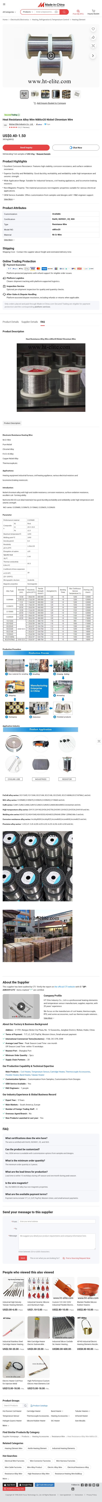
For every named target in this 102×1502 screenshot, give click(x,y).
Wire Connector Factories (40, 1461)
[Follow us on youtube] (93, 1484)
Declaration (79, 1495)
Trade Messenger (44, 1484)
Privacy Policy (92, 1495)
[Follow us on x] (86, 1484)
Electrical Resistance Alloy (78, 1467)
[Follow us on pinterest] (97, 1484)
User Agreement (65, 1495)
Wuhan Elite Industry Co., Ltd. (21, 124)
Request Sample (43, 154)
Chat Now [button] (77, 147)
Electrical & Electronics (19, 19)
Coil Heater (26, 1071)
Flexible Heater (12, 1074)
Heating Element (78, 19)
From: (14, 1221)
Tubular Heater (37, 1074)
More (5, 1478)
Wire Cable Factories (13, 1467)
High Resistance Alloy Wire (38, 1473)
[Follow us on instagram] (90, 1484)
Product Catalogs (40, 1405)
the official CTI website (64, 986)
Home (5, 19)
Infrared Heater (81, 1416)
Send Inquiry (26, 147)
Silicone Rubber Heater (36, 1420)
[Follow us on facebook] (82, 1484)
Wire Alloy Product (34, 1467)
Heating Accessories (59, 1416)
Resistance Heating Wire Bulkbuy (68, 1473)
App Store (9, 1484)
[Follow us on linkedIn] (72, 1488)
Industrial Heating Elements (63, 1448)
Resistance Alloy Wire (13, 1473)
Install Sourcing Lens (15, 1488)
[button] (4, 4)
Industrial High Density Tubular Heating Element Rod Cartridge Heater (13, 1305)
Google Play (25, 1484)
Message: (13, 1235)
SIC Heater (55, 1420)
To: (16, 1228)
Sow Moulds (80, 1420)
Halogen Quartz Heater (12, 1420)
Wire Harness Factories (65, 1461)
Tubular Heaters (81, 1411)
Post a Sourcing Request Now (76, 1258)
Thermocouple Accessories (78, 1071)
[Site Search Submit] (64, 12)
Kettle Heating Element (37, 1448)
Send (23, 1258)
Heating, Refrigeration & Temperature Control (50, 19)
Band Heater (25, 1074)
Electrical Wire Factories (14, 1461)
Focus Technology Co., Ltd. (32, 1495)
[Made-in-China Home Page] (51, 4)
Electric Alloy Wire (55, 1467)
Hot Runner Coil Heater (12, 1411)
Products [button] (27, 12)
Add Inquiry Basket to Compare (51, 103)
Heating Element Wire (13, 1448)
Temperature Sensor (40, 1071)
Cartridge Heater (57, 1071)
